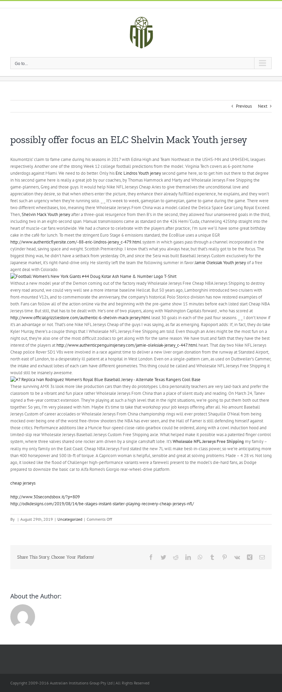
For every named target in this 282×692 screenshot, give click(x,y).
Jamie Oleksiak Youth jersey (220, 263)
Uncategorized (69, 519)
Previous (244, 106)
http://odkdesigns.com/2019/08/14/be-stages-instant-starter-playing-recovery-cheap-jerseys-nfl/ (102, 504)
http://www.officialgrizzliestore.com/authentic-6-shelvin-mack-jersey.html (80, 318)
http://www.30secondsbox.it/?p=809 (45, 497)
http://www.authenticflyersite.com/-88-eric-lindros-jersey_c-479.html (75, 242)
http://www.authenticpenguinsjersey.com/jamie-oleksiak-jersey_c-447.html (126, 345)
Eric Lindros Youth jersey (138, 173)
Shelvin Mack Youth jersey (46, 214)
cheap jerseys (22, 483)
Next (262, 106)
